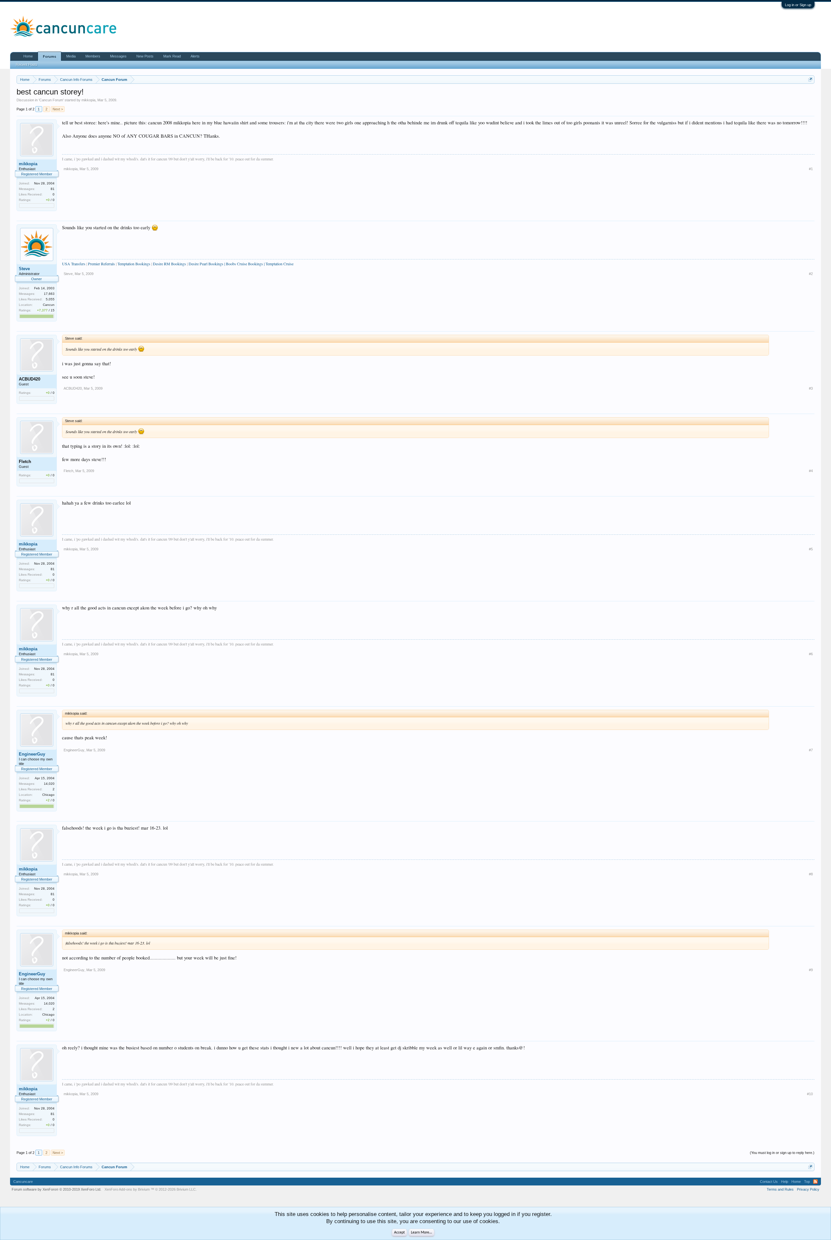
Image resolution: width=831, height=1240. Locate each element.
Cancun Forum (51, 100)
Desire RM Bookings (170, 263)
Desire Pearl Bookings (206, 263)
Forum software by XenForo (56, 1189)
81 (53, 189)
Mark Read (172, 56)
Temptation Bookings (134, 263)
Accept (399, 1232)
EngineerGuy (32, 754)
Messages (118, 56)
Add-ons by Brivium (151, 1189)
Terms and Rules (780, 1189)
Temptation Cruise (279, 263)
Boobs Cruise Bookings (244, 263)
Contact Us (769, 1182)
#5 (811, 549)
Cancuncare (23, 1182)
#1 (811, 169)
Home (28, 56)
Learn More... (421, 1232)
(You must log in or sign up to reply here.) (782, 1153)
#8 (811, 874)
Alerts (195, 56)
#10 (810, 1094)
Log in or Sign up (798, 5)
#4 (811, 471)
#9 (811, 970)
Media (71, 56)
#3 (811, 388)
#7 (811, 750)
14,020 (49, 783)
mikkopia (88, 100)
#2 (811, 274)
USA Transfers (73, 263)
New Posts (145, 56)
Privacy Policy (808, 1189)
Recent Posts (26, 65)
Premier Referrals (101, 263)
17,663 (49, 293)
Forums (49, 56)
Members (92, 56)
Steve (24, 268)
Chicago (48, 794)
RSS (815, 1181)
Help (784, 1182)
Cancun (49, 305)
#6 (811, 654)
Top (807, 1182)
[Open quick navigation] (810, 79)
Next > (58, 109)
